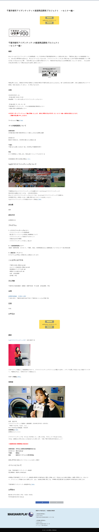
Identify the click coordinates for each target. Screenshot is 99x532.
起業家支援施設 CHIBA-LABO (17, 296)
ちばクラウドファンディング (16, 340)
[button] (56, 502)
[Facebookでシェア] (42, 502)
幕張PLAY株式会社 (53, 530)
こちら (21, 120)
